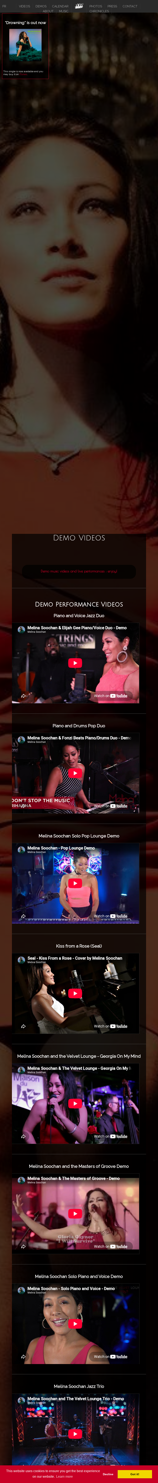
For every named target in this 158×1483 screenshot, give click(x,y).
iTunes (23, 74)
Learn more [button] (64, 1476)
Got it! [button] (134, 1474)
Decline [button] (108, 1474)
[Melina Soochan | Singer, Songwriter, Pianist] (79, 7)
